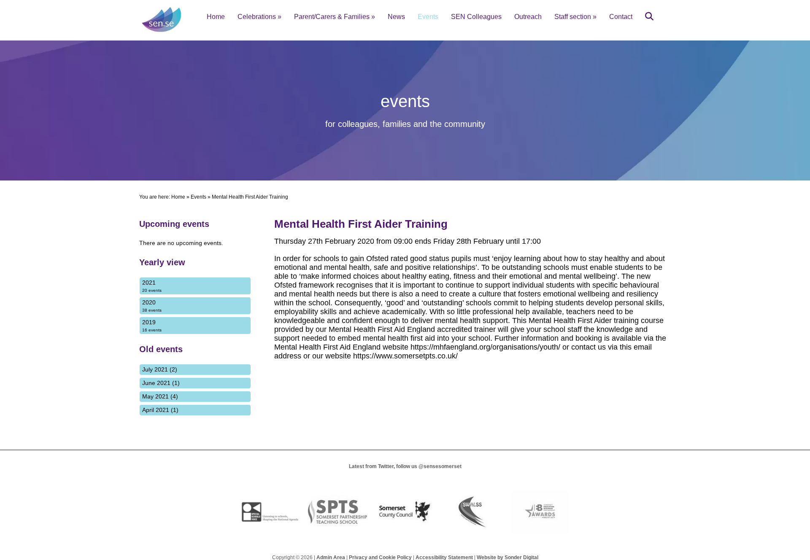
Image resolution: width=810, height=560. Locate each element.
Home (216, 16)
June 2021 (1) (161, 383)
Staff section (575, 16)
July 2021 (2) (159, 369)
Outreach (528, 16)
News (396, 16)
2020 (152, 305)
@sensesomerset (440, 466)
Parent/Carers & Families (334, 16)
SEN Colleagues (476, 16)
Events (428, 16)
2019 (152, 325)
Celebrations (259, 16)
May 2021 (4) (160, 396)
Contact (620, 16)
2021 (152, 286)
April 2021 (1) (160, 410)
